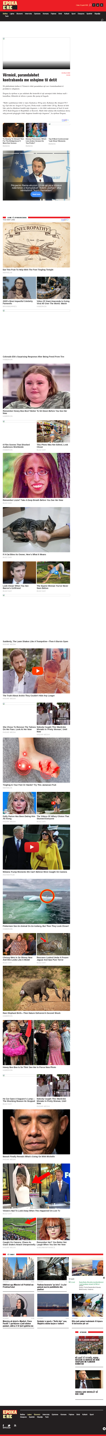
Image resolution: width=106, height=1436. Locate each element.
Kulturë (66, 14)
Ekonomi (19, 14)
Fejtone (53, 14)
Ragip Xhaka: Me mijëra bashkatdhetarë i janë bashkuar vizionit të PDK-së (91, 1283)
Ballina (5, 14)
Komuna (46, 14)
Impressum (6, 1427)
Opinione (37, 14)
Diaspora (81, 14)
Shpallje (97, 14)
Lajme (12, 14)
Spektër (89, 14)
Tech (6, 16)
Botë (60, 14)
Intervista (28, 14)
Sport (73, 14)
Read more (36, 194)
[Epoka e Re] (10, 9)
